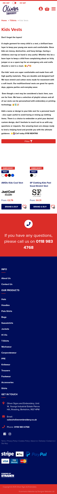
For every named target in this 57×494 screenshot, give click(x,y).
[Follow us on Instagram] (10, 434)
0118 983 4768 (21, 427)
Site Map (4, 443)
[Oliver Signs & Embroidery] (18, 10)
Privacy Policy (12, 441)
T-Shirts (13, 20)
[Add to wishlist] (24, 206)
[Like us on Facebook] (4, 434)
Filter (27, 141)
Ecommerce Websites (27, 491)
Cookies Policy (24, 441)
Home (4, 20)
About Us (6, 278)
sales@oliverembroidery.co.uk (22, 419)
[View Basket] (47, 8)
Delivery (42, 441)
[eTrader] (28, 475)
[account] (41, 9)
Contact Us (6, 284)
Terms (3, 441)
